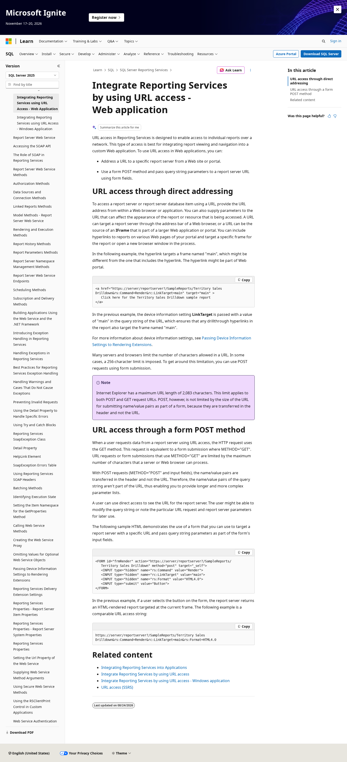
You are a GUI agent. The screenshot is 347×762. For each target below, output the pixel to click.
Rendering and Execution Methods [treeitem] (33, 232)
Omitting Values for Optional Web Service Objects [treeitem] (36, 557)
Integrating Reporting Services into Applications (144, 667)
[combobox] (32, 75)
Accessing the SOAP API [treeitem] (32, 146)
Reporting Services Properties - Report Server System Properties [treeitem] (33, 629)
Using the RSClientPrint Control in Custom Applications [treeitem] (31, 707)
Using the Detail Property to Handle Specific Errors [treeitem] (35, 413)
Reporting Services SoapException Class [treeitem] (29, 436)
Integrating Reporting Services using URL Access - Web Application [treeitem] (37, 103)
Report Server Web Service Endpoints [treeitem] (34, 278)
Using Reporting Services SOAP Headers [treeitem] (33, 476)
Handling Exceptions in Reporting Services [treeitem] (31, 356)
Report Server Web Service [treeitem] (34, 137)
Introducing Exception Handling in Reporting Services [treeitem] (31, 339)
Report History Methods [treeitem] (32, 244)
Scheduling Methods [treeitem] (29, 290)
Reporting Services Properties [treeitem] (28, 646)
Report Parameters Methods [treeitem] (35, 252)
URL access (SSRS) (117, 687)
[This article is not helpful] (335, 116)
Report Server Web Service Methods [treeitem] (34, 172)
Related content (302, 100)
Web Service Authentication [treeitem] (35, 721)
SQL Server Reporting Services (144, 70)
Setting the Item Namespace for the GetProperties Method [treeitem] (36, 511)
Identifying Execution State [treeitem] (34, 496)
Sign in (335, 41)
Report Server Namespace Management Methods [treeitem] (34, 264)
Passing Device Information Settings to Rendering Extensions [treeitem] (35, 574)
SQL (111, 70)
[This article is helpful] (329, 116)
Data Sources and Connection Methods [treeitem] (29, 195)
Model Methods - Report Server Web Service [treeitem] (32, 218)
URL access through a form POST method (311, 91)
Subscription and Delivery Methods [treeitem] (33, 301)
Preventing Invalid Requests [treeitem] (35, 402)
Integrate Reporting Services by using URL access (145, 674)
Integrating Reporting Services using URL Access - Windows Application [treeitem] (38, 123)
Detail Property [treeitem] (25, 448)
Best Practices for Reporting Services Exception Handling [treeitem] (35, 370)
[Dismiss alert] (337, 9)
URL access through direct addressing (311, 81)
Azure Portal (286, 54)
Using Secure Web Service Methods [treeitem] (34, 689)
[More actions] (250, 70)
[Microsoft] (9, 41)
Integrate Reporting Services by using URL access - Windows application (165, 680)
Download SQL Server (321, 54)
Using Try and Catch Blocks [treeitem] (34, 425)
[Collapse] (59, 66)
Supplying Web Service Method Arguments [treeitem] (31, 675)
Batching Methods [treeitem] (27, 488)
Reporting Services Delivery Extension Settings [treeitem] (35, 591)
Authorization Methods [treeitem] (31, 183)
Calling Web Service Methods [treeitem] (29, 528)
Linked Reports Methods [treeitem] (32, 206)
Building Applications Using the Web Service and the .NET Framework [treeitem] (35, 318)
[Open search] (323, 41)
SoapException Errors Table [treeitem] (34, 465)
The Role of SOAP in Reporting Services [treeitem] (28, 157)
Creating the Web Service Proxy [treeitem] (33, 543)
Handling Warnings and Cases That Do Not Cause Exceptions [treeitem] (33, 387)
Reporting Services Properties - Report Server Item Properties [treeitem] (33, 609)
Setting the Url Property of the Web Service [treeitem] (34, 660)
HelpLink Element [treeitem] (27, 456)
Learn (97, 70)
